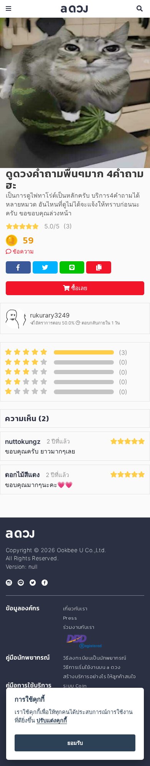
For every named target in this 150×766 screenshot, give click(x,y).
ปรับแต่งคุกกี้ (52, 720)
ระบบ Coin (75, 685)
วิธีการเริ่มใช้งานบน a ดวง (91, 667)
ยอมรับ (75, 743)
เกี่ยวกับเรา (75, 608)
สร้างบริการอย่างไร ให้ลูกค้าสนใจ (99, 676)
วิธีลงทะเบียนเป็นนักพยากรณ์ (94, 658)
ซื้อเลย (78, 288)
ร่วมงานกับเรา (78, 627)
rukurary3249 (50, 315)
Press (70, 618)
